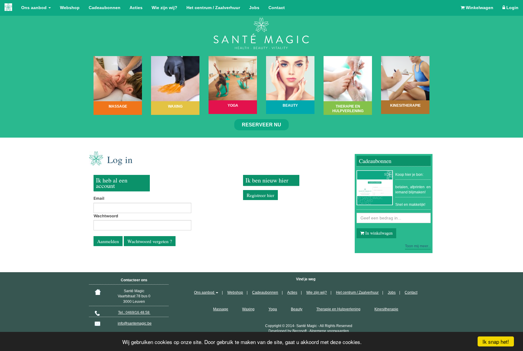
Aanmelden (108, 241)
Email (99, 198)
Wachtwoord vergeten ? (149, 241)
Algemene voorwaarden (329, 331)
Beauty (296, 309)
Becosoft (299, 331)
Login (511, 7)
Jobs (254, 7)
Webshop (70, 7)
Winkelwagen (479, 7)
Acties (136, 7)
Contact (276, 7)
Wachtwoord (106, 215)
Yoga (272, 309)
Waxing (248, 309)
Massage (220, 309)
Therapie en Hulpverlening (338, 309)
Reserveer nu (261, 124)
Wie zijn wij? (164, 7)
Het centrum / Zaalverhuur (213, 7)
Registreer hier (260, 195)
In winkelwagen (378, 233)
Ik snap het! (495, 341)
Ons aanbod (34, 7)
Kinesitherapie (386, 309)
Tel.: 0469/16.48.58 (134, 312)
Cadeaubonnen (104, 7)
